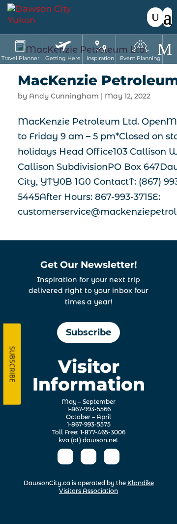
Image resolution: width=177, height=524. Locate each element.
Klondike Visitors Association (106, 486)
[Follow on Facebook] (65, 456)
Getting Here (63, 58)
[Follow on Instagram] (88, 456)
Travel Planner (20, 58)
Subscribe (88, 332)
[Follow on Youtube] (111, 456)
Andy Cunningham (64, 96)
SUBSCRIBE (12, 364)
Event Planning (140, 58)
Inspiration (100, 58)
